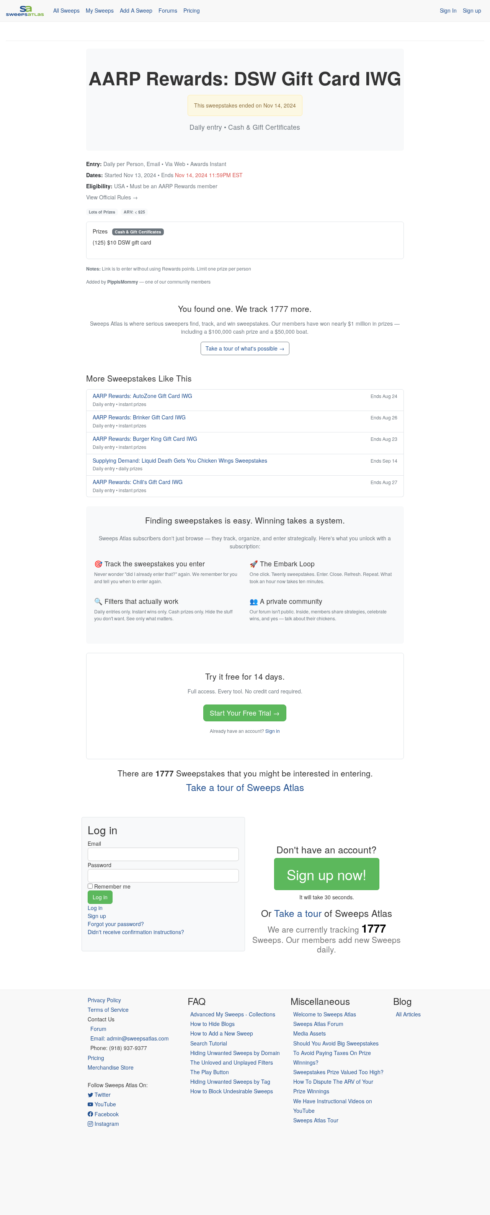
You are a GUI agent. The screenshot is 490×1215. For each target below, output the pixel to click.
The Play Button (209, 1072)
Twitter (102, 1094)
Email (94, 843)
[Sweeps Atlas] (25, 10)
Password (99, 865)
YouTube (104, 1104)
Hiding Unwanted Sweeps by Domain (235, 1053)
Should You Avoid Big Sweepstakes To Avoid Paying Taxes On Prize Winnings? (336, 1052)
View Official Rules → (112, 197)
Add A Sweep (136, 10)
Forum (98, 1028)
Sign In (448, 10)
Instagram (106, 1123)
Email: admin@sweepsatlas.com (129, 1038)
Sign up (472, 10)
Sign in (272, 730)
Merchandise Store (111, 1067)
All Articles (408, 1014)
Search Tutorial (208, 1043)
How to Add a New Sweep (221, 1033)
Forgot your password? (116, 924)
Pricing (191, 10)
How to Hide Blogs (212, 1023)
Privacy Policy (104, 1000)
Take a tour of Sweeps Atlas (245, 787)
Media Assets (309, 1033)
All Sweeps (66, 10)
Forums (167, 10)
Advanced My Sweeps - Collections (232, 1014)
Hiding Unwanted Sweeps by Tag (230, 1081)
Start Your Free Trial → (245, 713)
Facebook (106, 1114)
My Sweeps (100, 10)
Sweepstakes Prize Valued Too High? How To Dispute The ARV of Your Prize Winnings (338, 1081)
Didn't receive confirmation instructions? (136, 932)
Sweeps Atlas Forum (318, 1023)
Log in (95, 908)
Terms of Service (108, 1009)
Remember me (112, 886)
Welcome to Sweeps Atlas (324, 1014)
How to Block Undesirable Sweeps (231, 1091)
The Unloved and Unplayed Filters (231, 1062)
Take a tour (298, 913)
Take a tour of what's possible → (245, 348)
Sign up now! (326, 874)
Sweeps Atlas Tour (315, 1120)
